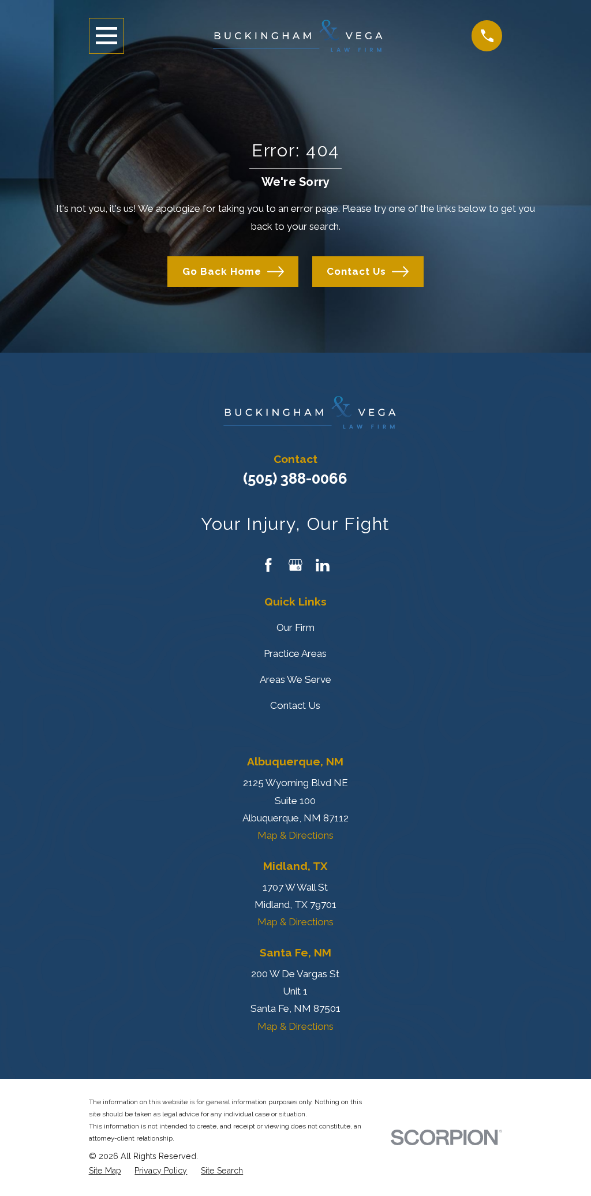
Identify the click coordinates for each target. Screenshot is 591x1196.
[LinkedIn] (323, 565)
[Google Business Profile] (295, 565)
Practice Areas (295, 653)
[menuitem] (105, 1171)
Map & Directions (295, 835)
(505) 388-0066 (295, 478)
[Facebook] (268, 565)
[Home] (297, 36)
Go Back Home (221, 271)
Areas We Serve (295, 679)
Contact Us (356, 271)
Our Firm (295, 627)
